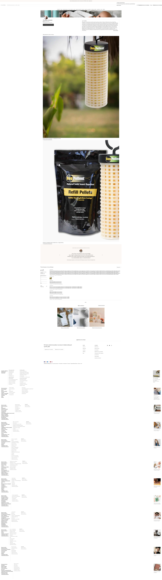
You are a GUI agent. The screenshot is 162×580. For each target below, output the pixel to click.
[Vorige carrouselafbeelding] (59, 254)
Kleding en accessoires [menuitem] (13, 532)
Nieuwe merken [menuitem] (11, 387)
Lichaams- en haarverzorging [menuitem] (15, 515)
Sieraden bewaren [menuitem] (4, 486)
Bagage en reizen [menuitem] (13, 450)
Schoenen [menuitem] (3, 443)
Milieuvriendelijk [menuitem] (4, 566)
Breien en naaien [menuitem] (14, 497)
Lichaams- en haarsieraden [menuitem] (5, 480)
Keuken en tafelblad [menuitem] (4, 414)
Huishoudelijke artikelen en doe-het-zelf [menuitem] (27, 388)
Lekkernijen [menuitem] (11, 542)
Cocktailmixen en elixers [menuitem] (16, 427)
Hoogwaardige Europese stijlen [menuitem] (24, 372)
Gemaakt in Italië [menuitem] (22, 385)
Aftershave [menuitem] (12, 549)
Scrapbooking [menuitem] (14, 498)
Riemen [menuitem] (12, 440)
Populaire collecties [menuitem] (4, 370)
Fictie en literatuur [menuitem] (4, 568)
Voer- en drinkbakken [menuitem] (13, 529)
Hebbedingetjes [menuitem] (11, 378)
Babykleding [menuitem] (3, 523)
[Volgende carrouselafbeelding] (102, 254)
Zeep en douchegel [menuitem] (12, 467)
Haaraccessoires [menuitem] (13, 443)
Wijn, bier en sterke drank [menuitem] (5, 424)
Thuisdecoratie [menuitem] (11, 394)
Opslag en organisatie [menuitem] (25, 391)
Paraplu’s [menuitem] (12, 454)
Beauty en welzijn (78, 9)
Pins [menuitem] (2, 482)
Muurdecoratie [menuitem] (24, 393)
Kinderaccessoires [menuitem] (4, 522)
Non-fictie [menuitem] (3, 569)
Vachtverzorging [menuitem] (12, 538)
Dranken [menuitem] (2, 426)
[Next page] (86, 302)
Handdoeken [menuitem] (17, 409)
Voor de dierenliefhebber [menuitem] (12, 380)
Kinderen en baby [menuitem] (4, 394)
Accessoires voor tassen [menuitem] (14, 455)
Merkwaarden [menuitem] (3, 371)
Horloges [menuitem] (12, 453)
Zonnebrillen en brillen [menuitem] (14, 448)
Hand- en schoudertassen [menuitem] (15, 456)
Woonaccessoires (65, 9)
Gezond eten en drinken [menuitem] (23, 374)
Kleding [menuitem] (2, 444)
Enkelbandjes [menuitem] (13, 478)
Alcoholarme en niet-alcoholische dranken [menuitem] (19, 426)
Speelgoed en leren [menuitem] (4, 520)
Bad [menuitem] (2, 407)
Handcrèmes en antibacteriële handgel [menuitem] (15, 463)
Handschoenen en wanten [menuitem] (15, 442)
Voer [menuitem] (10, 537)
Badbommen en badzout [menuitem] (13, 461)
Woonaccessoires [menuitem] (4, 388)
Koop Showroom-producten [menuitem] (5, 441)
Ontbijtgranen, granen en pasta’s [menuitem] (6, 427)
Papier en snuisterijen (88, 9)
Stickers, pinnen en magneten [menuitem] (6, 503)
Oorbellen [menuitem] (3, 484)
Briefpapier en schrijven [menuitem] (5, 502)
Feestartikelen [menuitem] (3, 501)
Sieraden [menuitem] (2, 392)
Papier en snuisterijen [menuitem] (4, 393)
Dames (74, 9)
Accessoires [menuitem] (3, 442)
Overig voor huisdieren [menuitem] (5, 533)
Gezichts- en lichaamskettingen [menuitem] (16, 480)
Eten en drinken (70, 9)
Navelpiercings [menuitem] (14, 479)
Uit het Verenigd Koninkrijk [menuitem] (23, 380)
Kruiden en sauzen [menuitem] (4, 429)
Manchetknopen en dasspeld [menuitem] (6, 483)
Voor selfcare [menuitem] (10, 384)
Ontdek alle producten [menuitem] (5, 419)
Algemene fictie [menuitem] (16, 563)
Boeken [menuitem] (2, 397)
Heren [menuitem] (2, 396)
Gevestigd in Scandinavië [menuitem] (23, 384)
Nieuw (61, 9)
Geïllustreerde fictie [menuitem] (17, 568)
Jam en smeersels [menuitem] (4, 432)
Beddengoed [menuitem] (11, 391)
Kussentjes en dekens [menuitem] (25, 392)
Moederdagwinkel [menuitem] (11, 371)
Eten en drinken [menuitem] (3, 389)
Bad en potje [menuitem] (13, 514)
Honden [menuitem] (2, 532)
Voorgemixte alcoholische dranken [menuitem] (18, 425)
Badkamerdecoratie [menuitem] (18, 405)
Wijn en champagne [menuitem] (16, 421)
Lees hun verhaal (115, 30)
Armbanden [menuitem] (3, 481)
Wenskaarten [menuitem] (3, 500)
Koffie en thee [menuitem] (3, 428)
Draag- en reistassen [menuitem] (13, 530)
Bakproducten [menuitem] (3, 425)
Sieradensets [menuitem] (3, 485)
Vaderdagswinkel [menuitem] (11, 372)
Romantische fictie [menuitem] (16, 567)
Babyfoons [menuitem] (12, 513)
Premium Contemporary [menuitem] (23, 371)
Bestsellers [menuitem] (3, 565)
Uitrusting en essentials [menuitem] (5, 516)
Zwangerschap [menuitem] (3, 517)
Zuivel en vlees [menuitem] (3, 431)
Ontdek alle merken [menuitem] (4, 418)
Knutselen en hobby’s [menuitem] (4, 497)
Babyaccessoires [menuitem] (4, 521)
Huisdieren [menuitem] (3, 395)
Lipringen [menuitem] (13, 481)
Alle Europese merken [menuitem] (23, 379)
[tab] (45, 34)
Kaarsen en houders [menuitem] (12, 392)
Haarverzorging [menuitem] (13, 550)
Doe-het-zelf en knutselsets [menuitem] (16, 496)
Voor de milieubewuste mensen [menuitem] (13, 379)
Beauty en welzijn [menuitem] (4, 391)
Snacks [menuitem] (2, 433)
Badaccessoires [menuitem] (17, 404)
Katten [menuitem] (2, 531)
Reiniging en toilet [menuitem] (12, 531)
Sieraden (82, 9)
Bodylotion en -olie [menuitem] (12, 462)
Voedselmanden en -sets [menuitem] (5, 434)
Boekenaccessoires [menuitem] (4, 572)
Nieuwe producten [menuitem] (12, 388)
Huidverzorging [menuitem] (13, 551)
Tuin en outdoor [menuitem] (11, 393)
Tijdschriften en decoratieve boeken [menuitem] (7, 571)
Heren (101, 9)
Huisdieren (98, 9)
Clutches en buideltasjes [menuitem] (14, 441)
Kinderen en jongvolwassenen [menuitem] (6, 570)
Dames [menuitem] (2, 390)
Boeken (104, 9)
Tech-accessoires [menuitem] (13, 449)
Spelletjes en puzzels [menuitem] (4, 498)
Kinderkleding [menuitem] (3, 524)
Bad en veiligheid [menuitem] (4, 515)
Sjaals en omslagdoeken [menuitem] (14, 447)
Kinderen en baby (93, 9)
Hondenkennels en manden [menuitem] (13, 536)
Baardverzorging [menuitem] (13, 546)
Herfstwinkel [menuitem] (10, 374)
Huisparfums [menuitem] (23, 387)
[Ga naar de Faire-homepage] (3, 5)
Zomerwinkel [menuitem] (10, 373)
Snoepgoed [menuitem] (3, 430)
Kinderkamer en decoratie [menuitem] (5, 518)
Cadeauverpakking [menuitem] (4, 499)
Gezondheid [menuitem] (11, 539)
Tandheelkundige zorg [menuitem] (14, 516)
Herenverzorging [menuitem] (4, 550)
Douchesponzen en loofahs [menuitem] (14, 464)
